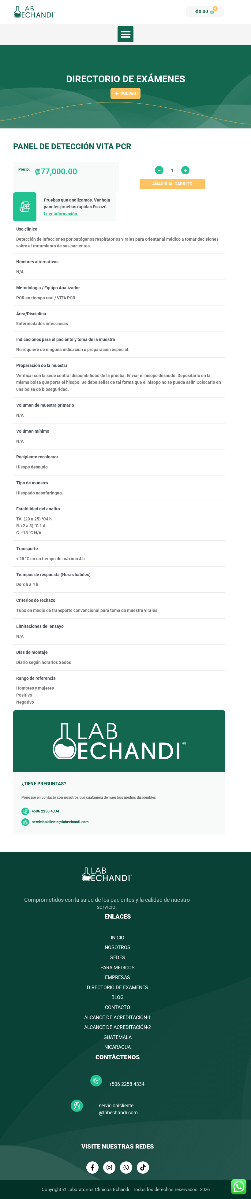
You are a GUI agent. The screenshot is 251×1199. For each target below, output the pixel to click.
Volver (128, 93)
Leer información (60, 213)
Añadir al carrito (172, 183)
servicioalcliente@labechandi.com (60, 822)
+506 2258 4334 (126, 1084)
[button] (126, 34)
